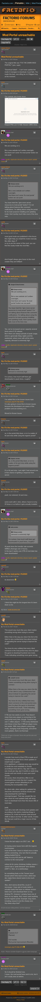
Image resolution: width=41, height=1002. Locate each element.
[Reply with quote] (34, 49)
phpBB (14, 997)
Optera (8, 588)
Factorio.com (7, 3)
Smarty (8, 384)
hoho (2, 352)
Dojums (3, 419)
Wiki (28, 3)
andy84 (3, 615)
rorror (3, 82)
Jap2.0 (3, 661)
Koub (3, 913)
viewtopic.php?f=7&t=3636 (14, 402)
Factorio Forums (19, 18)
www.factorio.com (9, 21)
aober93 (3, 565)
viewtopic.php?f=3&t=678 (14, 947)
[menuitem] (9, 24)
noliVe (3, 222)
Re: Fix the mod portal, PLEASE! (14, 91)
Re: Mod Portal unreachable (13, 624)
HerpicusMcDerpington (8, 827)
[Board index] (19, 10)
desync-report (27, 159)
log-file (8, 159)
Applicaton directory (16, 159)
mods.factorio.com (14, 610)
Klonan (8, 131)
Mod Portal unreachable (18, 34)
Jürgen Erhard (5, 48)
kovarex (3, 957)
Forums (19, 3)
